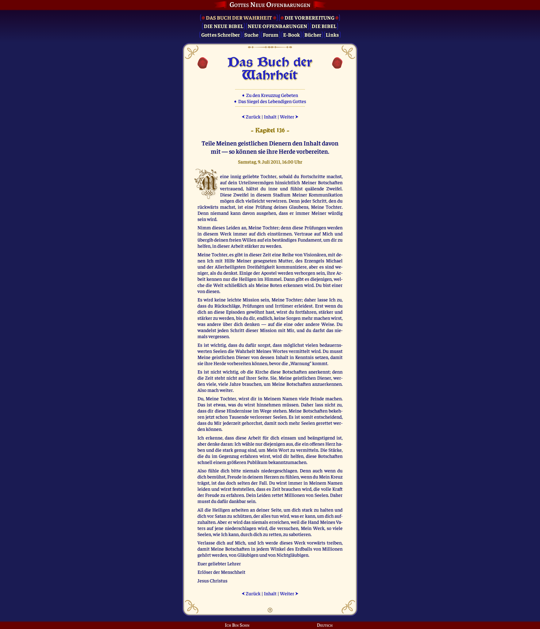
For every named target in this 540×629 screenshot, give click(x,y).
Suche (251, 34)
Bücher (312, 34)
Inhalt (270, 116)
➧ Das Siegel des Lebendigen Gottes (270, 101)
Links (332, 34)
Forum (270, 34)
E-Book (291, 34)
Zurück (251, 116)
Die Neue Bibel (223, 26)
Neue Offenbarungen (277, 26)
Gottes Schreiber (220, 34)
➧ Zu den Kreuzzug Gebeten (270, 95)
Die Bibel (324, 26)
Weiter (289, 116)
